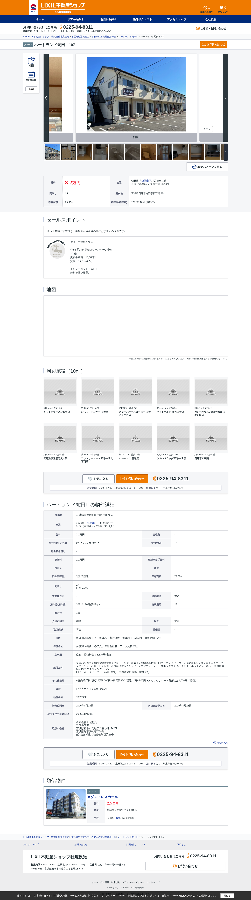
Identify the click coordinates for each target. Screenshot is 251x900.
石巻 (118, 817)
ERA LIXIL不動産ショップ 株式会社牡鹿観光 (46, 36)
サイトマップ (153, 882)
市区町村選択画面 (80, 36)
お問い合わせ (216, 44)
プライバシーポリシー (133, 882)
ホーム (40, 19)
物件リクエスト (142, 19)
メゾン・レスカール (102, 797)
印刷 (31, 88)
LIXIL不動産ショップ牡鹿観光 (59, 856)
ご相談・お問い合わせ (213, 28)
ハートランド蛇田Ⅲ (128, 36)
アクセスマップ (31, 844)
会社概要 (210, 19)
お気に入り (101, 479)
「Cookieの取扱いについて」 (182, 896)
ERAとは (181, 844)
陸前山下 (146, 180)
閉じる (227, 895)
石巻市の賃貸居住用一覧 (104, 36)
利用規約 (115, 882)
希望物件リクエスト (135, 844)
